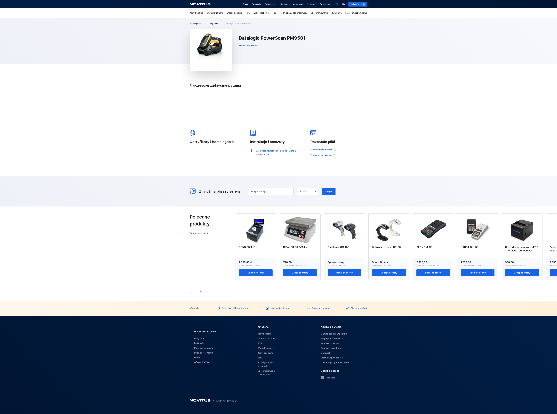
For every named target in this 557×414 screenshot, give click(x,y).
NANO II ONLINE (469, 247)
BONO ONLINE (247, 247)
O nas (245, 4)
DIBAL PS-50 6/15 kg (295, 247)
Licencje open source (332, 357)
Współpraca (270, 4)
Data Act (325, 353)
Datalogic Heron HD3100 (386, 247)
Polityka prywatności (331, 348)
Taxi (274, 13)
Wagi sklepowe (234, 13)
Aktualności (298, 4)
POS (248, 13)
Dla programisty (359, 308)
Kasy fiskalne (196, 13)
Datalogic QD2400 (338, 247)
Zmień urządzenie (248, 45)
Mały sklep (199, 338)
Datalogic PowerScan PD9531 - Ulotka (276, 151)
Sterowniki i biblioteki (321, 149)
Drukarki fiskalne (215, 13)
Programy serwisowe (321, 155)
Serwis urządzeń (320, 308)
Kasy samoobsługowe (356, 13)
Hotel (197, 357)
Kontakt (284, 4)
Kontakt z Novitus (330, 343)
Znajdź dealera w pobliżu (334, 334)
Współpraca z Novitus (332, 338)
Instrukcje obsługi (280, 308)
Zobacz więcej (197, 233)
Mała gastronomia (203, 348)
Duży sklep (199, 343)
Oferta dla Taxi (202, 362)
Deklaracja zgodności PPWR (335, 362)
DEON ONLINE (424, 247)
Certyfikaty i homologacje (235, 308)
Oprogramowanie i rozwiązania (326, 13)
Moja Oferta (357, 4)
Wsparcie (256, 4)
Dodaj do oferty (256, 272)
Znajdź (328, 191)
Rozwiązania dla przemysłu (293, 13)
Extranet (311, 4)
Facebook (331, 377)
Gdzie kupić (325, 4)
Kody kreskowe (261, 13)
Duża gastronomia (203, 353)
